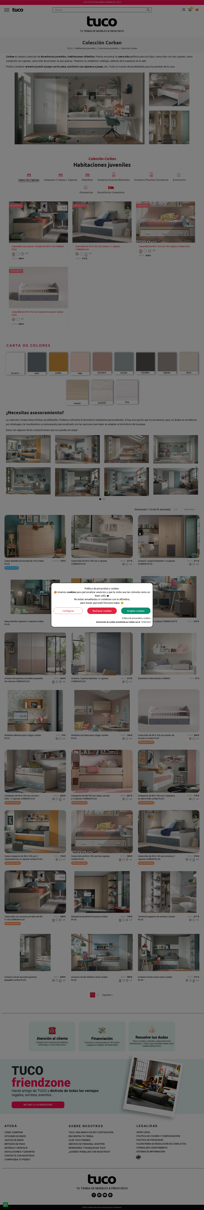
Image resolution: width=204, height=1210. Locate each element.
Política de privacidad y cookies (136, 618)
